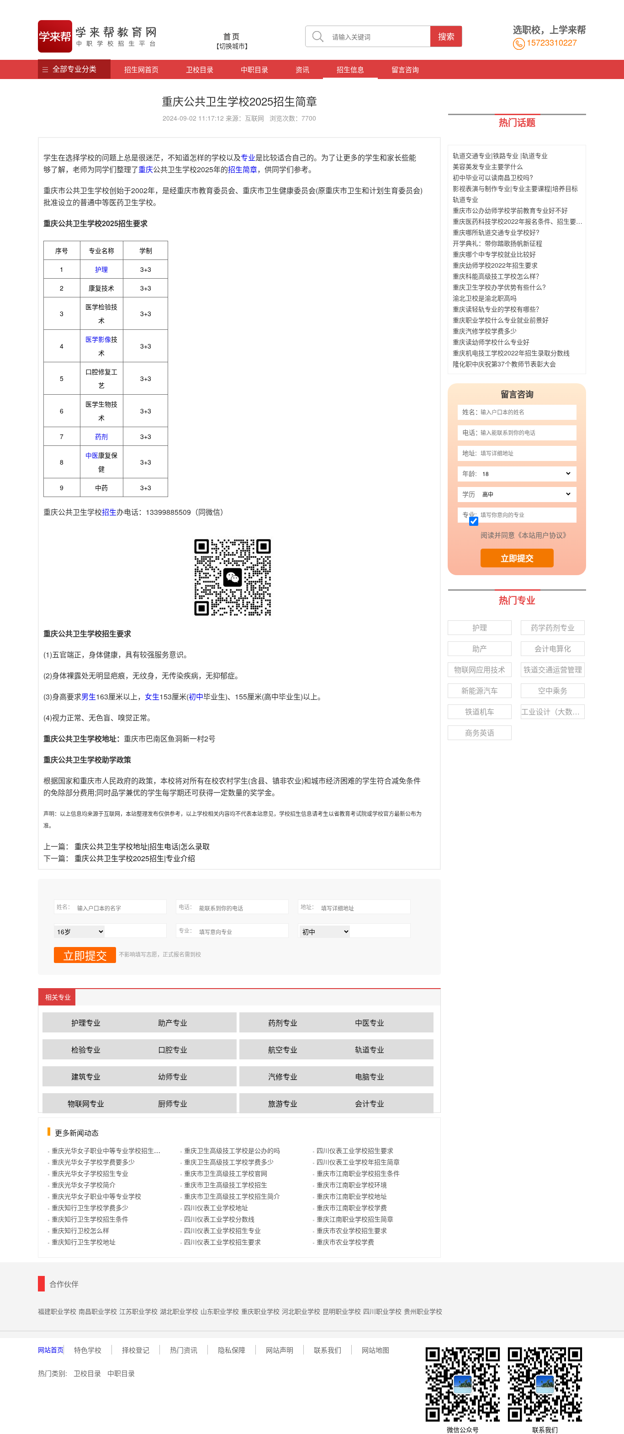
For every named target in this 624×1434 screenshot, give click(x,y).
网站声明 (279, 1350)
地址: (469, 452)
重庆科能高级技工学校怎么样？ (497, 275)
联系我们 (327, 1350)
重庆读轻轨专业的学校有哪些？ (497, 308)
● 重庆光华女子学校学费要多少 (91, 1161)
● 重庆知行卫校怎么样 (78, 1230)
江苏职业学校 (138, 1311)
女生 (152, 696)
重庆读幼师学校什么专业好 (491, 341)
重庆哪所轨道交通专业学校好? (496, 232)
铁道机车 (479, 711)
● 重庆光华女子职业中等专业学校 (94, 1196)
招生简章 (242, 169)
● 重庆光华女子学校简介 (82, 1184)
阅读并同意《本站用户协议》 (525, 535)
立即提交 (517, 558)
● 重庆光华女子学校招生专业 (88, 1173)
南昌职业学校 (98, 1311)
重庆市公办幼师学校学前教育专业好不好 (510, 210)
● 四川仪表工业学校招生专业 (220, 1230)
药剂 (101, 436)
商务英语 (479, 732)
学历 (468, 493)
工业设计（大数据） (553, 711)
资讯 (302, 69)
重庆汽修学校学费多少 (485, 330)
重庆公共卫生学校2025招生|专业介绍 (134, 858)
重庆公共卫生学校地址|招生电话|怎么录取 (142, 846)
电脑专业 (369, 1076)
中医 (91, 455)
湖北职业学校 (179, 1311)
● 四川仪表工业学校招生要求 (220, 1241)
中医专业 (369, 1022)
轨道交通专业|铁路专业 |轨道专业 (500, 155)
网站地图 (375, 1350)
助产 (479, 648)
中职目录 (254, 69)
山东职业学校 (220, 1311)
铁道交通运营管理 (553, 669)
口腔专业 (172, 1049)
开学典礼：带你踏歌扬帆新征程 (497, 243)
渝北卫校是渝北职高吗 (485, 297)
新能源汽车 (479, 690)
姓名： (471, 411)
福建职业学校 (57, 1311)
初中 (196, 696)
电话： (471, 432)
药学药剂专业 (553, 627)
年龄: (469, 473)
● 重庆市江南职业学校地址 (349, 1196)
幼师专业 (172, 1076)
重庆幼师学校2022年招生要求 (495, 265)
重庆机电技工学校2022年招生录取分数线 (511, 352)
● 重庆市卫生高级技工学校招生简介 (230, 1196)
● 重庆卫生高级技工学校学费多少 (227, 1161)
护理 (101, 269)
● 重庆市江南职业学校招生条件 (356, 1173)
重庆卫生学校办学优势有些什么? (499, 286)
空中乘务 (552, 690)
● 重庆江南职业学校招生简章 (352, 1218)
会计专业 (369, 1103)
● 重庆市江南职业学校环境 (349, 1184)
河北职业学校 (301, 1311)
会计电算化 (552, 648)
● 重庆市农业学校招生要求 (349, 1230)
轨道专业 (369, 1049)
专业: (469, 514)
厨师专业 (172, 1103)
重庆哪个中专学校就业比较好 (494, 254)
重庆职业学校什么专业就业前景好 (501, 319)
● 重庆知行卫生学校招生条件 (88, 1218)
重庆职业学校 (260, 1311)
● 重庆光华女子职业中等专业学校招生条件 (107, 1150)
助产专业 (172, 1022)
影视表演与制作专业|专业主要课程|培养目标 (515, 188)
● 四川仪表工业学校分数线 (217, 1218)
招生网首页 (141, 69)
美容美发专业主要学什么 (488, 166)
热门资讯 (183, 1350)
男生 (88, 696)
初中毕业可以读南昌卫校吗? (493, 177)
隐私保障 (231, 1350)
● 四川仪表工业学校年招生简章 (356, 1161)
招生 (109, 512)
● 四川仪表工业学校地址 (214, 1207)
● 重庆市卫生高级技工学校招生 (223, 1184)
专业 (248, 157)
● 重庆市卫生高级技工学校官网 (223, 1173)
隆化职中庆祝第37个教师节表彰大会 (504, 363)
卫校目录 (199, 69)
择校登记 (135, 1350)
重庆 (145, 169)
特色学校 (87, 1350)
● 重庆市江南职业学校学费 (349, 1207)
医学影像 (98, 339)
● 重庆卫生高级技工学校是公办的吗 (230, 1150)
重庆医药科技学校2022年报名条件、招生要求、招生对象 (533, 221)
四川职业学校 (382, 1311)
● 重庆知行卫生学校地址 (82, 1241)
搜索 (446, 36)
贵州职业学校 (423, 1311)
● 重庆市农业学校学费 (343, 1241)
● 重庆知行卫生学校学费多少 (88, 1207)
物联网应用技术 (479, 669)
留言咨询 (405, 69)
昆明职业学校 (342, 1311)
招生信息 (350, 69)
